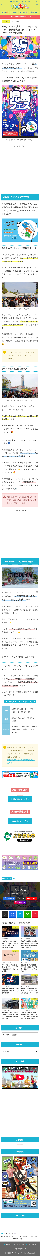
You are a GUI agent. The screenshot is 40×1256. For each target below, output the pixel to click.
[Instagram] (20, 902)
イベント (18, 878)
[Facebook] (9, 898)
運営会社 (8, 1244)
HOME (5, 1233)
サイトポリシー (19, 1244)
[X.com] (20, 898)
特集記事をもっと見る (20, 821)
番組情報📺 (33, 12)
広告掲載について (21, 1249)
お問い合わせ (31, 1244)
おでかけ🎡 (23, 12)
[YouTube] (31, 898)
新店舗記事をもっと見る (20, 799)
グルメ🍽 (14, 12)
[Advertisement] (20, 169)
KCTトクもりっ (15, 1253)
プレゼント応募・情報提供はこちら (20, 16)
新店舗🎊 (5, 12)
